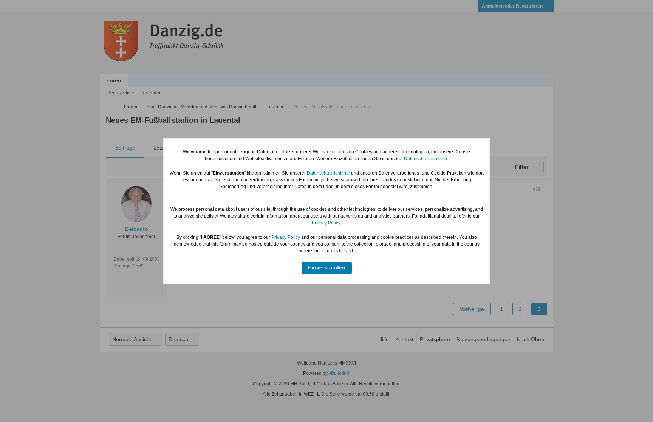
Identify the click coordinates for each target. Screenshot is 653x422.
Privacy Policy (326, 223)
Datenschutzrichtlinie (425, 158)
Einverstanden (326, 267)
